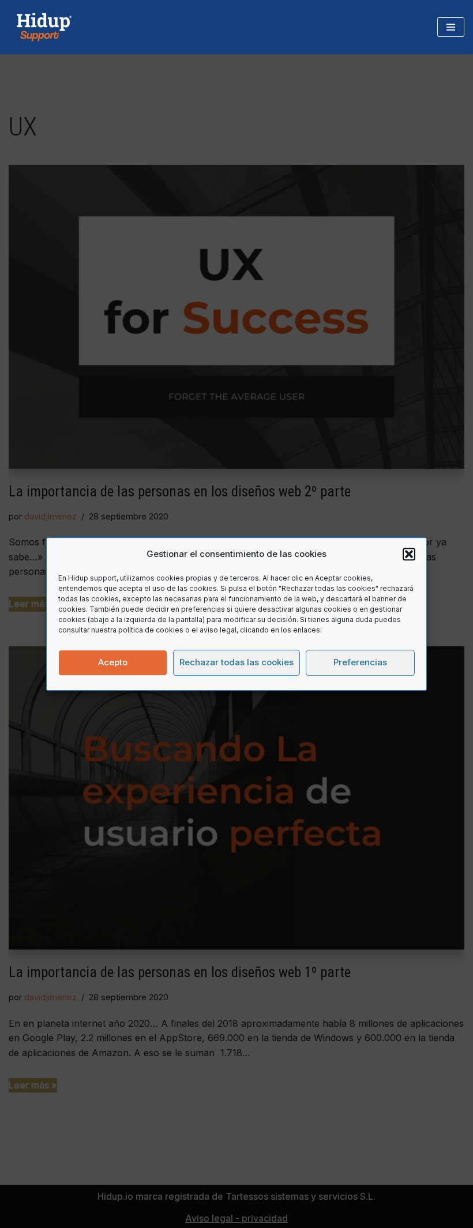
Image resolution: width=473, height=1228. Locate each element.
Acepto (112, 662)
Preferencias (360, 662)
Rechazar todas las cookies (236, 662)
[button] (409, 554)
